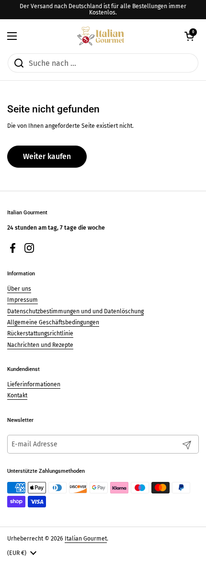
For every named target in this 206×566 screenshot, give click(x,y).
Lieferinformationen (33, 384)
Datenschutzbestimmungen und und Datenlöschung (75, 311)
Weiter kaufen (47, 156)
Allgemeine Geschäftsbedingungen (53, 322)
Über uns (19, 288)
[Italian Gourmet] (100, 36)
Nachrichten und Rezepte (40, 345)
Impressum (22, 299)
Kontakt (17, 395)
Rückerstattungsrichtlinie (40, 333)
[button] (189, 36)
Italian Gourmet (86, 538)
